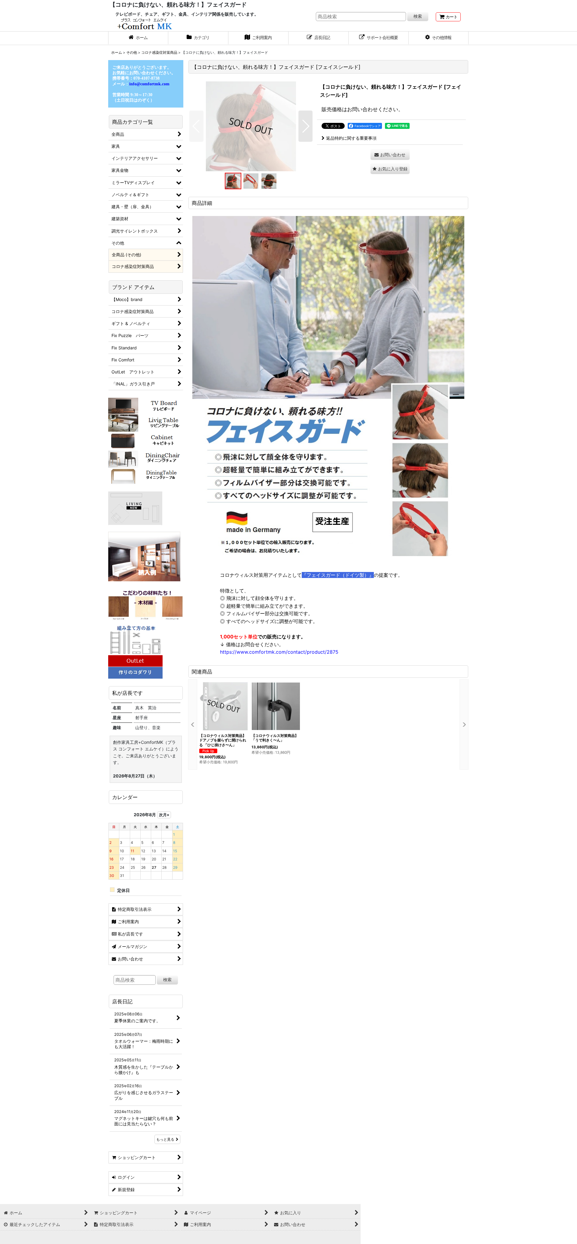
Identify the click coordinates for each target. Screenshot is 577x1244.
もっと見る (165, 1139)
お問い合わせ (362, 109)
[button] (439, 38)
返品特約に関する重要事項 (351, 138)
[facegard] (251, 126)
